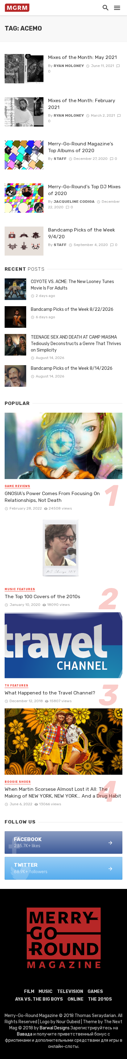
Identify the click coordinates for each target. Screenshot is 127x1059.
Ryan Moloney (69, 66)
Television (70, 991)
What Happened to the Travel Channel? (50, 693)
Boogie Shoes (18, 781)
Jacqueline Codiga (74, 201)
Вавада (24, 1034)
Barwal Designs (55, 1028)
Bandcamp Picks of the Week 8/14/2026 (72, 368)
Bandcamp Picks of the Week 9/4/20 (81, 233)
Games (95, 991)
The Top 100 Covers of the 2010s (42, 596)
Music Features (20, 589)
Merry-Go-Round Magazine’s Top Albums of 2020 (80, 147)
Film (29, 991)
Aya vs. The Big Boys (39, 999)
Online (76, 999)
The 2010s (100, 999)
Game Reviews (17, 486)
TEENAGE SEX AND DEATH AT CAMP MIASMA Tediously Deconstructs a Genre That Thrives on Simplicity (76, 344)
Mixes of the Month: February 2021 (81, 104)
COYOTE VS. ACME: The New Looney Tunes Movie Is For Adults (72, 285)
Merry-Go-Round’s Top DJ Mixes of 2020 (84, 190)
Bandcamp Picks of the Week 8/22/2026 (72, 309)
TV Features (16, 685)
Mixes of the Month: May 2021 (82, 57)
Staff (60, 158)
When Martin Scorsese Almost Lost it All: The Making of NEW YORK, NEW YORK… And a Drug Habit (63, 792)
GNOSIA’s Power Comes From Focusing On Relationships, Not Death (52, 496)
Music (45, 991)
